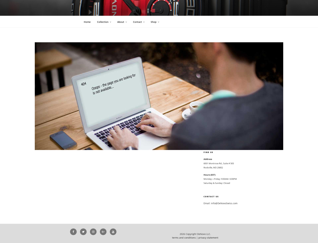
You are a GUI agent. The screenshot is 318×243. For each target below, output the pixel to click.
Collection (102, 21)
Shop (154, 21)
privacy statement (208, 237)
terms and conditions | (185, 237)
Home (87, 21)
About (120, 21)
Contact (137, 21)
